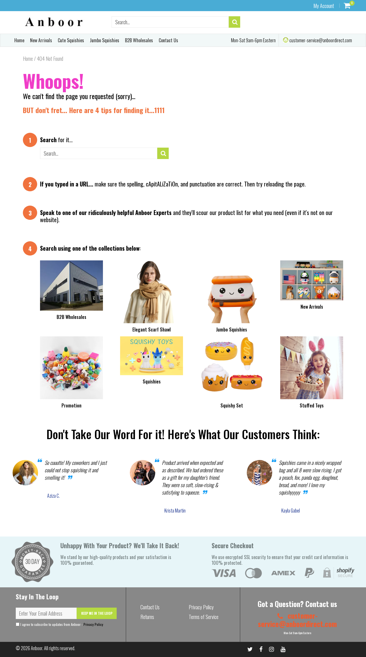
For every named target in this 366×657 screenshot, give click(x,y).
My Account (323, 5)
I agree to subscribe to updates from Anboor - (61, 624)
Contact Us (168, 40)
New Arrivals (41, 40)
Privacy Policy (93, 624)
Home (19, 40)
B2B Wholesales (139, 40)
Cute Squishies (71, 40)
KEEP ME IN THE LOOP (96, 613)
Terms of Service (203, 616)
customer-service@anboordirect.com (320, 40)
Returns (147, 616)
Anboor (36, 648)
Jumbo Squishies (104, 40)
